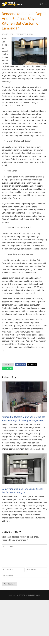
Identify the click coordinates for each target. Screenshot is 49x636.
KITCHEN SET (7, 34)
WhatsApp (8, 368)
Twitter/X (32, 364)
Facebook (21, 364)
